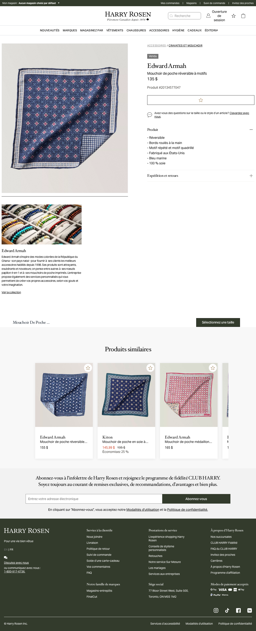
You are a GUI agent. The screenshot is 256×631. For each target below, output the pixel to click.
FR (11, 549)
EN (6, 549)
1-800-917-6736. (14, 571)
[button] (171, 16)
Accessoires (156, 45)
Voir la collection (11, 292)
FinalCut (92, 596)
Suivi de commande (214, 3)
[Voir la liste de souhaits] (233, 16)
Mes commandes (170, 3)
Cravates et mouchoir (185, 45)
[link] (216, 15)
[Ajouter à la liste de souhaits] (88, 368)
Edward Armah (166, 66)
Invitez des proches (243, 3)
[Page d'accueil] (128, 15)
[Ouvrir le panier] (243, 15)
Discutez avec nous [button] (16, 563)
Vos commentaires (98, 566)
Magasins (191, 3)
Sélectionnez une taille (218, 322)
